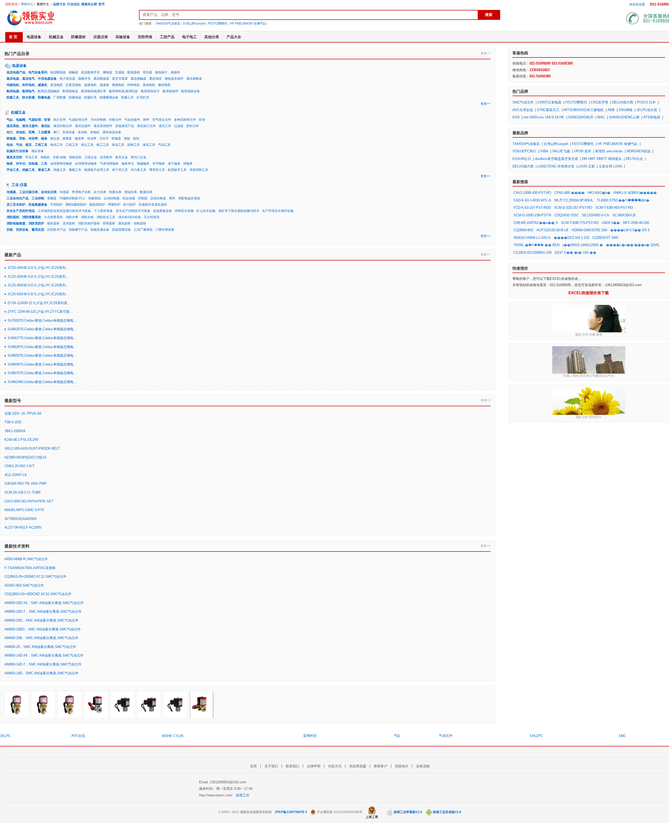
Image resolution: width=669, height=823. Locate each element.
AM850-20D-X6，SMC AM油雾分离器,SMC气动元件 (44, 603)
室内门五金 (138, 157)
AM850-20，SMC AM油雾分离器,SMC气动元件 (40, 647)
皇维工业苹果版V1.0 (407, 812)
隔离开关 (84, 78)
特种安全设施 (184, 211)
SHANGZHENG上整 (624, 117)
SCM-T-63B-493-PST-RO (614, 208)
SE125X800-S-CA (595, 215)
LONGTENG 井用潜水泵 (556, 166)
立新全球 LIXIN (610, 166)
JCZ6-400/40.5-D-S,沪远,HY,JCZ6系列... (38, 285)
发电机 (95, 132)
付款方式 (335, 766)
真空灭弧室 (120, 78)
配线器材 (133, 72)
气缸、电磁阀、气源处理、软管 (28, 119)
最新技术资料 (17, 546)
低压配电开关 (90, 72)
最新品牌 (520, 133)
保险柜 (45, 157)
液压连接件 (83, 126)
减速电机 (90, 85)
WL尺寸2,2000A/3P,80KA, (574, 200)
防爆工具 (127, 97)
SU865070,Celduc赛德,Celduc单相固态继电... (42, 355)
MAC (601, 117)
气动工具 (164, 145)
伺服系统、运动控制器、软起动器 (111, 198)
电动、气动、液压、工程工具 (27, 145)
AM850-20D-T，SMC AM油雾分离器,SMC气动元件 (43, 611)
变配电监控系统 (189, 198)
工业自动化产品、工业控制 (25, 198)
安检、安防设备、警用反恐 (25, 229)
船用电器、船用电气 (21, 91)
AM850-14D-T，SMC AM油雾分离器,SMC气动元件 (43, 664)
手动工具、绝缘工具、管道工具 (28, 170)
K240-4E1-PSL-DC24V (21, 440)
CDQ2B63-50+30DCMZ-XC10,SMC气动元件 (37, 594)
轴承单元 (128, 163)
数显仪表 (146, 192)
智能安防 (75, 157)
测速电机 (118, 85)
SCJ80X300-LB (624, 215)
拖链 (127, 138)
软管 (202, 119)
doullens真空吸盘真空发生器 (556, 159)
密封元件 (192, 126)
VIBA (544, 151)
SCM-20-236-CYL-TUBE (22, 492)
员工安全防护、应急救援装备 (27, 204)
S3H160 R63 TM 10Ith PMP (25, 483)
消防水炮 (87, 217)
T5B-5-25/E (13, 422)
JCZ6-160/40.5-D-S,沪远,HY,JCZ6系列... (38, 268)
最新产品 (12, 255)
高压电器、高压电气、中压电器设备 (32, 78)
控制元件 (115, 119)
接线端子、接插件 (167, 72)
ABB (611, 110)
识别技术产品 (56, 229)
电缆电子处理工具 (96, 170)
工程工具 (72, 145)
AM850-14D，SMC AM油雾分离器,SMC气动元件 (41, 673)
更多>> (486, 53)
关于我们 (271, 766)
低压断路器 (58, 72)
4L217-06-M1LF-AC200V (23, 527)
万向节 (104, 138)
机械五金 (18, 112)
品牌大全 (59, 4)
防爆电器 (75, 97)
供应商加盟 (637, 4)
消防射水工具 (105, 217)
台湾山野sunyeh (194, 23)
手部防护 (56, 204)
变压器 (147, 72)
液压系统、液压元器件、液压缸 (28, 126)
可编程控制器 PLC (72, 198)
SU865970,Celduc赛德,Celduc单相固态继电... (42, 364)
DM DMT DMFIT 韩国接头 (602, 159)
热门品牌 (520, 91)
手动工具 (31, 157)
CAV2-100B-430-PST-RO (532, 193)
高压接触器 (138, 78)
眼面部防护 (97, 204)
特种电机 (133, 85)
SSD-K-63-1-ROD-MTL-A (532, 200)
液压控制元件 (62, 126)
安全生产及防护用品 (21, 211)
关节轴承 (158, 163)
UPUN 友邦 (582, 151)
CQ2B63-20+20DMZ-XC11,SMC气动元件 (35, 576)
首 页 (13, 37)
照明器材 (109, 223)
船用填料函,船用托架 (123, 91)
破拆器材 (53, 223)
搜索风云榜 (89, 4)
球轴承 (188, 163)
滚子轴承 (174, 163)
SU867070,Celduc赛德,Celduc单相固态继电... (42, 373)
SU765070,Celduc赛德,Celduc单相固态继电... (42, 320)
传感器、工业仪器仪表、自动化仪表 (32, 192)
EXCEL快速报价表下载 (588, 293)
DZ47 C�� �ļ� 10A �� (575, 252)
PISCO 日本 (646, 102)
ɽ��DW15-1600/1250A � (583, 245)
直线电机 (149, 85)
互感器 (119, 72)
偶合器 (55, 138)
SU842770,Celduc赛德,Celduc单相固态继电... (42, 338)
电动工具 (56, 145)
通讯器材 (124, 223)
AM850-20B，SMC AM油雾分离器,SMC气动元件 (41, 638)
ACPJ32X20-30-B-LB (552, 230)
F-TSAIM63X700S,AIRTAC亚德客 (30, 568)
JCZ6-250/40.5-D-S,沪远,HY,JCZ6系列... (38, 277)
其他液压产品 (124, 126)
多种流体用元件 (185, 119)
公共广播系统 (143, 229)
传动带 (91, 138)
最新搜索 (520, 181)
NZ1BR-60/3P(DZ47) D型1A (25, 457)
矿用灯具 (143, 97)
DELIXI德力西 (622, 102)
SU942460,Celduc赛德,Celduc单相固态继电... (42, 382)
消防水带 (72, 217)
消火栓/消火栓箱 (129, 217)
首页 (253, 766)
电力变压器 (67, 78)
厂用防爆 (59, 97)
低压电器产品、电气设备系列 (27, 72)
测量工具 (75, 170)
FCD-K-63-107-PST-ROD (532, 208)
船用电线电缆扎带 (93, 91)
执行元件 (59, 119)
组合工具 (87, 145)
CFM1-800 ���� (569, 193)
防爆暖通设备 (109, 97)
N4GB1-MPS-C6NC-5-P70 (24, 510)
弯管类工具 (157, 170)
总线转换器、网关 (162, 198)
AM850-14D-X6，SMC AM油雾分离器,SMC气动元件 (44, 655)
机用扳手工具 (177, 170)
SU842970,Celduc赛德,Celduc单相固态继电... (42, 347)
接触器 (73, 72)
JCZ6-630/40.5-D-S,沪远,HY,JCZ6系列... (38, 294)
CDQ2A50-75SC (566, 215)
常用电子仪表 (81, 192)
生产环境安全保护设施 (277, 211)
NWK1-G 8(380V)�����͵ (636, 193)
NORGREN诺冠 (638, 151)
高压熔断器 (194, 78)
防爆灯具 (90, 97)
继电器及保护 (174, 78)
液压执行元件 (146, 126)
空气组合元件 (161, 119)
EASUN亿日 (521, 159)
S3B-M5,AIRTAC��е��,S (536, 223)
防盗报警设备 (121, 229)
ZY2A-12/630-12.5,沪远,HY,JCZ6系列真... (39, 303)
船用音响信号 (150, 91)
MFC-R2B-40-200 (636, 223)
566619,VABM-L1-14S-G (532, 238)
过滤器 (178, 126)
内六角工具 (138, 170)
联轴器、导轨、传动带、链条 (27, 138)
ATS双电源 (651, 117)
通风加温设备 (111, 132)
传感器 (64, 192)
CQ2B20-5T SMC (605, 238)
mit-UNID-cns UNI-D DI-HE (543, 117)
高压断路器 (101, 78)
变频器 (51, 198)
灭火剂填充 (151, 217)
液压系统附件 (103, 126)
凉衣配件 (106, 157)
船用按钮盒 (70, 91)
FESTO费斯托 (218, 23)
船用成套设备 (190, 91)
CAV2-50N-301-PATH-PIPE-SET (28, 501)
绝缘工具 (59, 170)
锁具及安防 (14, 157)
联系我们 (292, 766)
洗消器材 (68, 223)
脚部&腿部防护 (76, 204)
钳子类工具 (120, 170)
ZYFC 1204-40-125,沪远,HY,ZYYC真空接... (40, 312)
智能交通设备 (99, 229)
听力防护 (129, 204)
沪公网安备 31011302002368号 (339, 812)
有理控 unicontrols (609, 151)
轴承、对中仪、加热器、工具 (27, 163)
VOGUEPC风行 (524, 151)
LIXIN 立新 (586, 166)
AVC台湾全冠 (522, 110)
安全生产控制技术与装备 (133, 211)
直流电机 (56, 85)
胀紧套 (67, 138)
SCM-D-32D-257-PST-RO (573, 208)
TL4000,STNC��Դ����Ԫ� (623, 200)
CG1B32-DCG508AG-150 (533, 252)
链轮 (136, 138)
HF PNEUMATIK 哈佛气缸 (248, 23)
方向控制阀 (98, 119)
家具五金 (121, 157)
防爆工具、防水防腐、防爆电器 (28, 97)
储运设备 (37, 151)
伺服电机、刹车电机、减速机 (27, 85)
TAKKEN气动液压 (167, 23)
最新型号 (12, 400)
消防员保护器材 (89, 223)
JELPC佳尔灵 (646, 110)
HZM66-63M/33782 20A (590, 230)
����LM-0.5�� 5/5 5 (630, 230)
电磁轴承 (143, 163)
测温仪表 (130, 192)
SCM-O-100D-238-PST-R (532, 215)
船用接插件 (170, 91)
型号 (102, 4)
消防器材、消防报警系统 (24, 217)
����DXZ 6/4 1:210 (571, 238)
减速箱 (104, 85)
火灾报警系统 (53, 217)
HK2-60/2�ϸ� (599, 193)
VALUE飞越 (561, 151)
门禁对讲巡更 (164, 229)
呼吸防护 (114, 204)
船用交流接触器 (49, 91)
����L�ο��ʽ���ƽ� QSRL (633, 245)
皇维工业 (242, 795)
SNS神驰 (625, 110)
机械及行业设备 (17, 151)
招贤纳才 (401, 766)
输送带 (79, 138)
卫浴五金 (90, 157)
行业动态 (73, 4)
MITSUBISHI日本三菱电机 (583, 110)
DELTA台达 (634, 159)
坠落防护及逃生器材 (153, 204)
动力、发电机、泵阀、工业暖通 (28, 132)
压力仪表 (100, 192)
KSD (516, 117)
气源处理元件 (78, 119)
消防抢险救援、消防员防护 (25, 223)
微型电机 (164, 85)
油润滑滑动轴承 (61, 163)
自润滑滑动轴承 (86, 163)
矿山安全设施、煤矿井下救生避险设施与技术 (228, 211)
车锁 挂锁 (59, 157)
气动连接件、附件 (136, 119)
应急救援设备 (162, 211)
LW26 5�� (611, 223)
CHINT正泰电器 (549, 102)
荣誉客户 (380, 766)
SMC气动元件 (523, 102)
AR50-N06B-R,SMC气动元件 (26, 559)
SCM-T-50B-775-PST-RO (580, 223)
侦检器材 (140, 223)
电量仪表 (115, 192)
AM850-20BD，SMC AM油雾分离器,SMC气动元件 (42, 629)
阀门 (56, 132)
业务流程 (423, 766)
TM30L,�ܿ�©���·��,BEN (537, 245)
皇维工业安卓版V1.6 (446, 812)
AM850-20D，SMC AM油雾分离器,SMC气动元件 (41, 620)
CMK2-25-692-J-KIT (19, 466)
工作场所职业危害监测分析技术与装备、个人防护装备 (75, 211)
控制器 (142, 198)
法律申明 (313, 766)
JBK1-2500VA (15, 431)
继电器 (107, 72)
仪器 (23, 185)
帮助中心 (27, 4)
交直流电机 (73, 85)
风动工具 (118, 145)
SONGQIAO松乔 (580, 117)
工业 (15, 185)
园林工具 (133, 145)
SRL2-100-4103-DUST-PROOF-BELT (32, 448)
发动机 (82, 132)
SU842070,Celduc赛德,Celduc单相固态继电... (42, 329)
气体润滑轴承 (109, 163)
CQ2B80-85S (523, 230)
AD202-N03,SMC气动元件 (24, 585)
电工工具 (102, 145)
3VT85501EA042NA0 (20, 519)
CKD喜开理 (599, 102)
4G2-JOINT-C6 (15, 475)
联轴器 (116, 138)
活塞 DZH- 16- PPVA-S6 (22, 413)
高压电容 (155, 78)
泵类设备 (68, 132)
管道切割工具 (198, 170)
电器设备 (19, 65)
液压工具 (165, 126)
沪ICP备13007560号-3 (291, 812)
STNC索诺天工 (548, 110)
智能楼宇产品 (78, 229)
